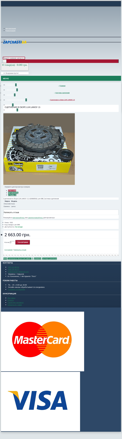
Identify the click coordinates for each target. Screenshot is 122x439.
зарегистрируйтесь (35, 218)
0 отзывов (8, 250)
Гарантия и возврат (16, 302)
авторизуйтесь (19, 218)
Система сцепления (49, 259)
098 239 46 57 (13, 269)
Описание (12, 191)
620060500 (37, 259)
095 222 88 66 (13, 267)
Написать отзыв (20, 250)
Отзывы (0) (12, 195)
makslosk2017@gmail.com (18, 272)
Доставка (11, 298)
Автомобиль (13, 193)
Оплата (11, 300)
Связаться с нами (15, 305)
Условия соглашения (16, 289)
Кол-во (7, 242)
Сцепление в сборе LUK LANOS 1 (19, 259)
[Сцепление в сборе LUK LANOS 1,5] (39, 184)
